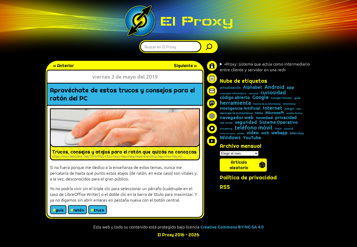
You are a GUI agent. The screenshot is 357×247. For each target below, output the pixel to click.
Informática (289, 104)
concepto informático (233, 93)
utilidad (240, 133)
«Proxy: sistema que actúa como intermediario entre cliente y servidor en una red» (265, 66)
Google (260, 97)
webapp (279, 132)
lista (298, 109)
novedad (264, 117)
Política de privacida (246, 177)
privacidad (286, 117)
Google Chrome (281, 97)
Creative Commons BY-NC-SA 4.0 (232, 227)
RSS (225, 187)
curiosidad (273, 92)
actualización (230, 87)
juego (289, 108)
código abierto (235, 97)
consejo (253, 93)
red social (226, 122)
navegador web (237, 117)
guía (60, 210)
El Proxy (196, 21)
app (290, 87)
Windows (230, 137)
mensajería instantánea (236, 113)
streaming (226, 128)
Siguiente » (185, 65)
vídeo (253, 132)
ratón (78, 210)
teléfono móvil (253, 127)
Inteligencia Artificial (240, 108)
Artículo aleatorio (238, 165)
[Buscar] (210, 46)
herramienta (235, 102)
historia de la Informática (266, 104)
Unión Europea (227, 133)
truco (99, 210)
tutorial (288, 128)
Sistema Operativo (278, 122)
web (265, 133)
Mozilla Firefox (294, 113)
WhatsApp (297, 133)
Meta (259, 113)
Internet (272, 107)
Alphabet (252, 87)
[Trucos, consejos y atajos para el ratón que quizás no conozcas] (125, 134)
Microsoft (274, 112)
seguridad (246, 122)
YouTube (252, 138)
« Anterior (63, 65)
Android (274, 87)
